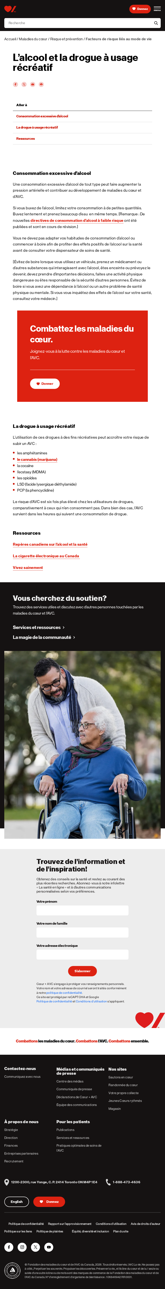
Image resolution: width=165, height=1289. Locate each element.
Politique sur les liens (18, 1231)
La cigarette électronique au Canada (46, 555)
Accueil (10, 39)
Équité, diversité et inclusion (90, 1231)
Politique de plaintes (50, 1231)
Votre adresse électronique (57, 946)
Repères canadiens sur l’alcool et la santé (50, 544)
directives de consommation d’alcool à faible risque (77, 220)
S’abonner (82, 971)
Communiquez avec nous (22, 1076)
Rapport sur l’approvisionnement (70, 1223)
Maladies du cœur (33, 39)
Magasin (114, 1108)
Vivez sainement (28, 567)
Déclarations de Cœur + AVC (77, 1097)
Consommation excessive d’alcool (42, 116)
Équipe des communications (77, 1105)
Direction (11, 1138)
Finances (11, 1145)
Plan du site (120, 1231)
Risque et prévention (66, 39)
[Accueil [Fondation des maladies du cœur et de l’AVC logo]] (10, 9)
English (17, 1202)
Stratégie (11, 1130)
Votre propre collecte (123, 1093)
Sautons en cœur (120, 1077)
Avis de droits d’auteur (145, 1223)
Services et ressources (37, 627)
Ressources (25, 139)
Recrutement (14, 1161)
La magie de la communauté (42, 637)
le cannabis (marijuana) (37, 459)
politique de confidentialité (64, 992)
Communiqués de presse (74, 1089)
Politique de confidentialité (54, 1001)
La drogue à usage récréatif (37, 127)
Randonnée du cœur (123, 1085)
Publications (65, 1130)
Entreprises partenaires (21, 1153)
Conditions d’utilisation (111, 1223)
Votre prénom (47, 902)
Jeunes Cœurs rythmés (125, 1101)
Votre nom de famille (52, 924)
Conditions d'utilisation (91, 1001)
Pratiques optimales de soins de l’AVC (79, 1148)
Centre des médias (70, 1081)
